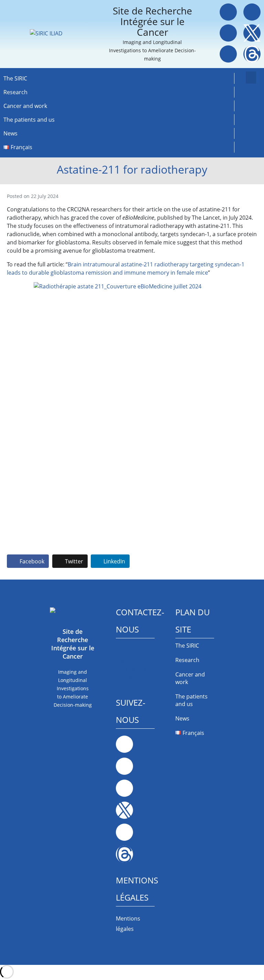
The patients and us (29, 119)
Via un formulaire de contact (133, 669)
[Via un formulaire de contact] (120, 650)
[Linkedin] (252, 12)
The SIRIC (15, 78)
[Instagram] (228, 33)
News (10, 133)
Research (15, 92)
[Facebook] (228, 12)
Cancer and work (25, 106)
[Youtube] (228, 54)
